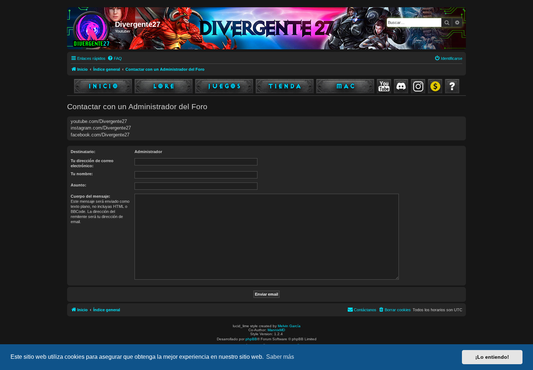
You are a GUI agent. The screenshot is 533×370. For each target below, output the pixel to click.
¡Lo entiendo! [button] (492, 357)
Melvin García (289, 326)
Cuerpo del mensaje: (90, 196)
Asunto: (78, 185)
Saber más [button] (280, 357)
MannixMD (276, 330)
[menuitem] (114, 58)
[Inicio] (92, 28)
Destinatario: (83, 151)
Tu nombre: (82, 174)
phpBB (251, 339)
